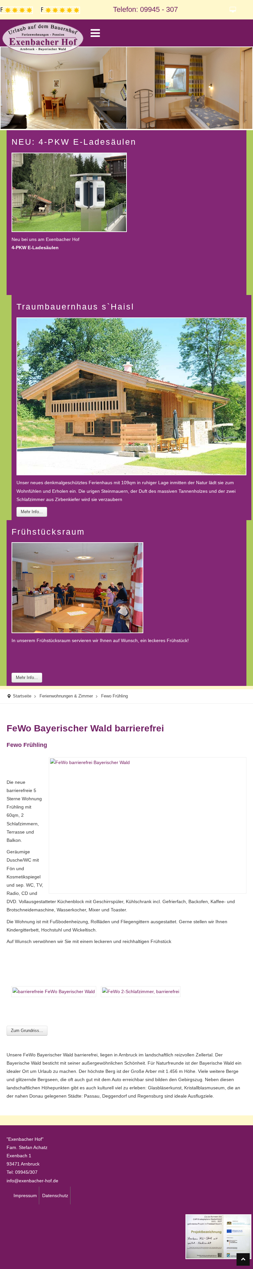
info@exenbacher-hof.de (32, 1180)
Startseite (22, 696)
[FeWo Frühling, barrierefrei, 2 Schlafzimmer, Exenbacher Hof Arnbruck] (138, 991)
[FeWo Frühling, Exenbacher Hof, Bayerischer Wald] (51, 991)
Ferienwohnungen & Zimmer (66, 696)
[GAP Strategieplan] (218, 1236)
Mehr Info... (32, 511)
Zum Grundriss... (27, 1030)
